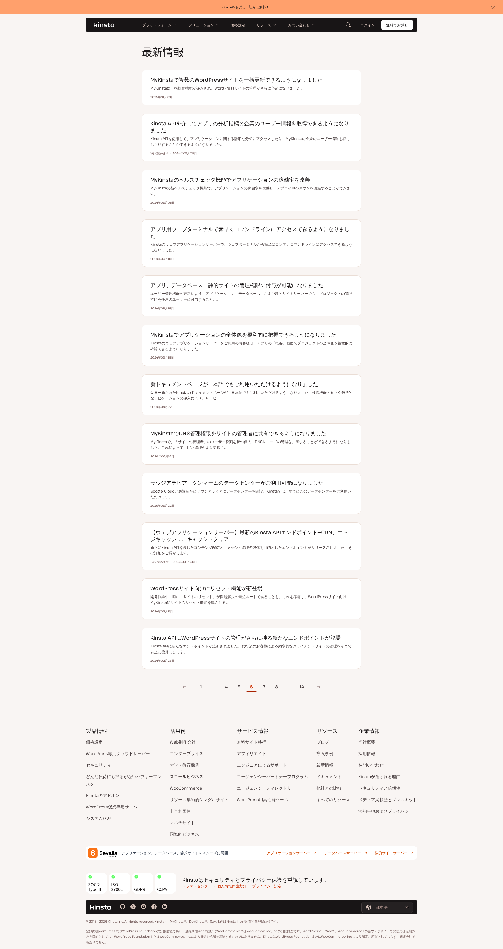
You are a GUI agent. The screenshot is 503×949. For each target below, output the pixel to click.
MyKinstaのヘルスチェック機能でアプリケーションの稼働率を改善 (230, 179)
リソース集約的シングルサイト (199, 799)
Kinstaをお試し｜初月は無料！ (245, 7)
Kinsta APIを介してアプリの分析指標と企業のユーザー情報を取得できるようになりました (249, 127)
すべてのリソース (333, 799)
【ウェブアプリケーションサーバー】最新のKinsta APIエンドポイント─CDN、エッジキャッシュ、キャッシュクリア (249, 536)
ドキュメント (329, 776)
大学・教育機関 (184, 765)
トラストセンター (197, 886)
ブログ (322, 742)
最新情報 (324, 765)
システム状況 (98, 818)
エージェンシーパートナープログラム (272, 776)
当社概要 (366, 742)
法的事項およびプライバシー (385, 811)
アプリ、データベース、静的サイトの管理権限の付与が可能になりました (236, 285)
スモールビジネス (186, 776)
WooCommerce (186, 788)
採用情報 (366, 753)
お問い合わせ (371, 765)
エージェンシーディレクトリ (264, 788)
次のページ (317, 687)
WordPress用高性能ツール (262, 799)
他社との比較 (329, 788)
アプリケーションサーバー (289, 852)
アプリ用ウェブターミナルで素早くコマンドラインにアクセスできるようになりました (249, 232)
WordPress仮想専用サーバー (113, 807)
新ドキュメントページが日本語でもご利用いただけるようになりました (234, 384)
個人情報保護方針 (232, 886)
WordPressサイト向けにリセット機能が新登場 (206, 588)
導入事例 (324, 753)
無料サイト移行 (251, 742)
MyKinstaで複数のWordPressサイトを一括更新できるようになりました (236, 79)
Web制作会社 (183, 742)
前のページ (183, 687)
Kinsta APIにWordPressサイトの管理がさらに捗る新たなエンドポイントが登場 (245, 637)
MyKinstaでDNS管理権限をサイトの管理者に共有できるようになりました (238, 433)
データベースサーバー (342, 852)
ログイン (367, 25)
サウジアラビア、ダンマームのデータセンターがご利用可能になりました (236, 482)
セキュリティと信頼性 (379, 788)
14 (302, 687)
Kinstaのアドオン (102, 795)
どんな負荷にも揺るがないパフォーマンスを (123, 780)
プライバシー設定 (266, 886)
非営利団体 (180, 811)
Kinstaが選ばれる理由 (379, 776)
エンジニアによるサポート (262, 765)
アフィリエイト (251, 753)
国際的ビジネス (184, 834)
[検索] (348, 25)
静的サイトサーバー (391, 852)
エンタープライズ (186, 753)
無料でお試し (397, 25)
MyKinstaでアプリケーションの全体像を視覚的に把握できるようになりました (243, 334)
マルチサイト (182, 822)
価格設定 (94, 742)
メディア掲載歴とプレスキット (387, 799)
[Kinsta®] (104, 25)
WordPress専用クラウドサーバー (118, 753)
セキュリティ (98, 765)
